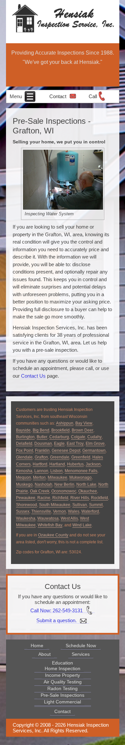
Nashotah (43, 484)
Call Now (40, 610)
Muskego (24, 484)
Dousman (43, 443)
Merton (39, 477)
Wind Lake (82, 525)
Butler (42, 437)
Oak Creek (39, 491)
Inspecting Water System (49, 213)
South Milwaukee (54, 504)
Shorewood (26, 504)
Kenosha (24, 470)
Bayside (23, 430)
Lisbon (56, 470)
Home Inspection (62, 668)
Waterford (90, 511)
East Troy (75, 443)
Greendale (59, 457)
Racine (43, 497)
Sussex (22, 511)
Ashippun (64, 423)
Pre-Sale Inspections (62, 695)
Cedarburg (59, 437)
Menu (16, 96)
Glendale (24, 457)
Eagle (59, 443)
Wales (73, 511)
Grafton (41, 457)
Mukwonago (80, 477)
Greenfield (80, 457)
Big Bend (41, 430)
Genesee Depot (66, 450)
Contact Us (33, 376)
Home (37, 645)
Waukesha (25, 518)
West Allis (69, 518)
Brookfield (60, 430)
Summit (96, 504)
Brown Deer (82, 430)
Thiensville (41, 511)
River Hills (79, 497)
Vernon (59, 511)
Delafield (24, 443)
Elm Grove (95, 443)
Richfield (60, 497)
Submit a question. (57, 620)
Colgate (78, 437)
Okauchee (87, 491)
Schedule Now (81, 645)
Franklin (42, 450)
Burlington (25, 437)
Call (93, 96)
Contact (57, 96)
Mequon (23, 477)
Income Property (62, 675)
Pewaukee (25, 497)
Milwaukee (57, 477)
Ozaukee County (53, 535)
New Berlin (64, 484)
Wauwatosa (48, 518)
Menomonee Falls (81, 470)
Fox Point (24, 450)
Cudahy (94, 437)
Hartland (57, 464)
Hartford (40, 464)
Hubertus (75, 464)
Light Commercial (62, 701)
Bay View (83, 423)
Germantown (94, 450)
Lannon (41, 470)
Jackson (93, 464)
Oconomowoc (63, 491)
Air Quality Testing (63, 681)
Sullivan (79, 504)
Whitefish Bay (50, 525)
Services (81, 654)
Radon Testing (62, 688)
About (44, 654)
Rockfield (99, 497)
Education (62, 662)
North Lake (86, 484)
